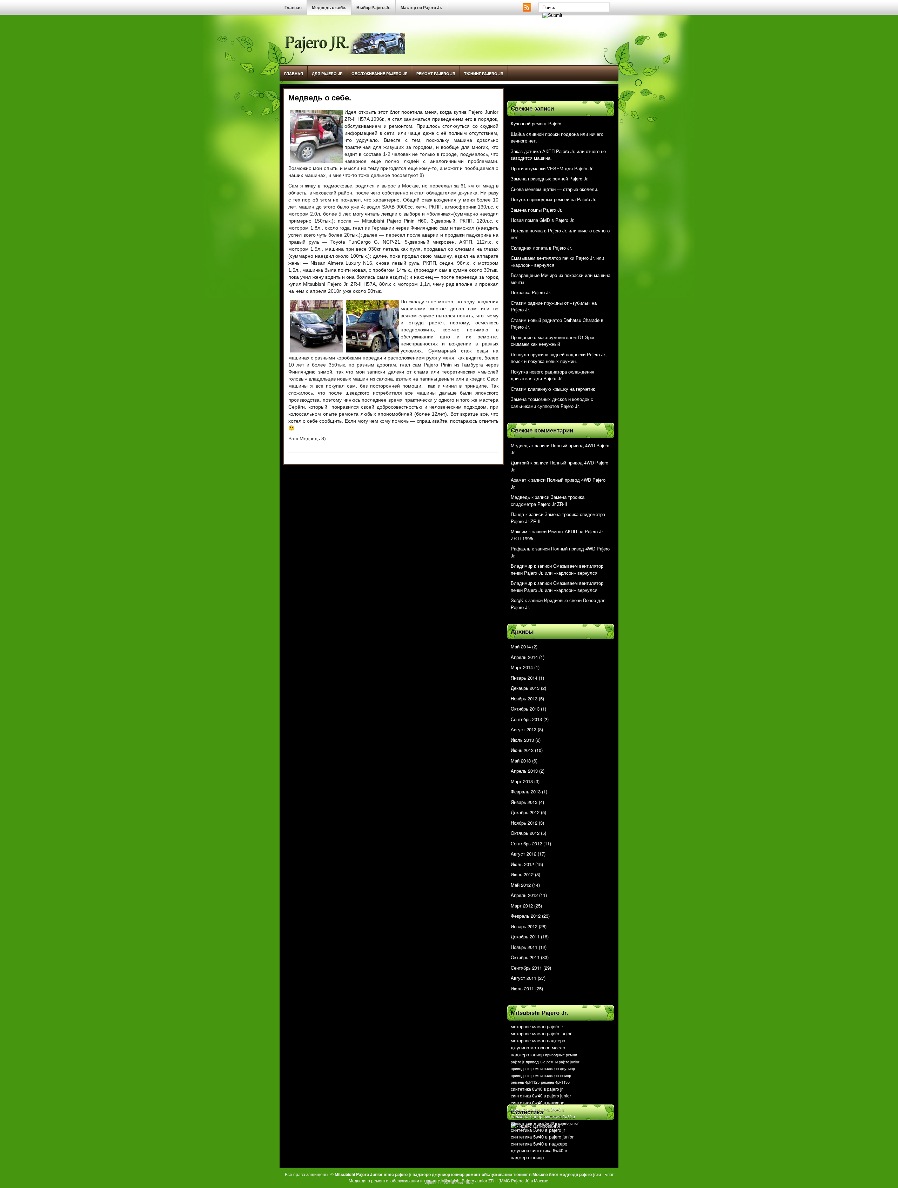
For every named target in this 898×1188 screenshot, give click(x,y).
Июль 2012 (522, 864)
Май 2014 (521, 646)
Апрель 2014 (524, 657)
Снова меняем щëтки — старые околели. (554, 189)
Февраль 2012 (526, 915)
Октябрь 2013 (525, 708)
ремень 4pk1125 (525, 1082)
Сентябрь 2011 (526, 967)
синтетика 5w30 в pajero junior (552, 1123)
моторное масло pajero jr (537, 1026)
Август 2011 (523, 978)
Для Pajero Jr (327, 73)
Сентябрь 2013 (526, 719)
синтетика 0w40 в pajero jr (537, 1089)
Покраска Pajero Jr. (531, 292)
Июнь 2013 (522, 750)
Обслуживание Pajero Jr (379, 73)
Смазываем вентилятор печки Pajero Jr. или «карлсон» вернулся (557, 569)
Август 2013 (523, 729)
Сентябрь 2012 (526, 843)
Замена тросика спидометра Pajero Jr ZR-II (547, 500)
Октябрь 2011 (525, 957)
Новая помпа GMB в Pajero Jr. (543, 220)
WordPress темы (459, 1182)
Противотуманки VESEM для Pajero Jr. (552, 168)
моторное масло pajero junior (541, 1033)
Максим (519, 531)
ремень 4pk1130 (555, 1082)
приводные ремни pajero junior (552, 1061)
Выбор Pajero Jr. (373, 7)
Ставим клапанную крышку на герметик (553, 388)
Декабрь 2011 (525, 936)
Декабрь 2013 (525, 688)
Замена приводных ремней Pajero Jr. (550, 178)
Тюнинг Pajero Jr (483, 73)
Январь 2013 (524, 802)
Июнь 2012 (522, 874)
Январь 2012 (524, 926)
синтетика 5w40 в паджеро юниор (539, 1154)
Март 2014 (522, 667)
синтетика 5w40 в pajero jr (538, 1130)
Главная (293, 7)
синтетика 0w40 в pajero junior (541, 1095)
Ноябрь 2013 (524, 698)
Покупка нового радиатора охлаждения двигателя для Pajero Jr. (552, 375)
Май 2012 (521, 885)
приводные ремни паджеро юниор (541, 1075)
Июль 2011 (522, 988)
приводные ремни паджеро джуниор (543, 1068)
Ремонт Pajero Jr (435, 73)
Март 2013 (522, 781)
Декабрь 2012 (525, 812)
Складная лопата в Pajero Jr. (541, 247)
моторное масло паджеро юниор (538, 1051)
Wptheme (432, 1182)
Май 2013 (521, 760)
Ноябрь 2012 (524, 822)
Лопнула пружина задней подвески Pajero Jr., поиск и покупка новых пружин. (559, 358)
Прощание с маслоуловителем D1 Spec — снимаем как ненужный (556, 341)
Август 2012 (523, 853)
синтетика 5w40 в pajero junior (542, 1136)
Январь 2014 (524, 677)
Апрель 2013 (524, 770)
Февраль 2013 (526, 791)
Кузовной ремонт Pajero (536, 123)
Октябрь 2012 (525, 833)
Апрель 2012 (524, 895)
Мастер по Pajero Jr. (421, 7)
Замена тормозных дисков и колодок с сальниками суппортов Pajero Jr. (552, 402)
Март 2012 (522, 905)
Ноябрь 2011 (524, 947)
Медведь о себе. (329, 7)
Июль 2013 (522, 740)
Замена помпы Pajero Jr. (536, 209)
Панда (517, 514)
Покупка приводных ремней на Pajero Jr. (553, 199)
